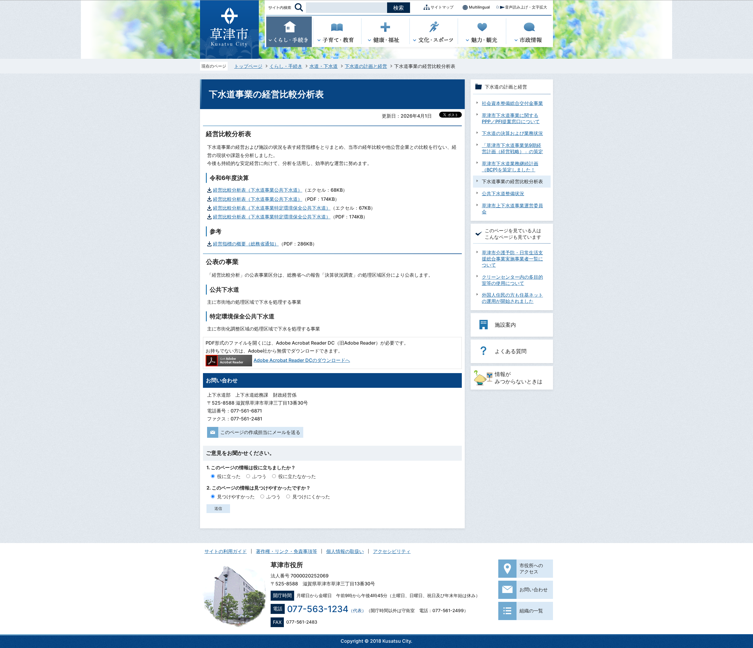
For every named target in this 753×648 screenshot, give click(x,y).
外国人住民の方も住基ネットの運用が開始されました (512, 298)
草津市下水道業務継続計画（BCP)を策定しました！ (510, 167)
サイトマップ (442, 7)
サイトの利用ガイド (225, 551)
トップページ (248, 66)
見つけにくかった (311, 497)
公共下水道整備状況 (503, 193)
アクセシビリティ (392, 551)
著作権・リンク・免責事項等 (286, 551)
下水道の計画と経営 (366, 66)
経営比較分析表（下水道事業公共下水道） (257, 190)
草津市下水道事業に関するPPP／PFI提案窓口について (511, 118)
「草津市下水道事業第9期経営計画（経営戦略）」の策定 (512, 148)
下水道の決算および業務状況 (512, 133)
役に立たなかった (297, 476)
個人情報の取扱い (345, 551)
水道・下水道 (323, 66)
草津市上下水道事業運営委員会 (512, 209)
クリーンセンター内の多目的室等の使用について (512, 280)
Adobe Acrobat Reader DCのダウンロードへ (302, 360)
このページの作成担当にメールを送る (260, 432)
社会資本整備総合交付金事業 (512, 103)
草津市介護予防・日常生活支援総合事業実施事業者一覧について (512, 259)
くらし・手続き (285, 66)
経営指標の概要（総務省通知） (246, 244)
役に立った (229, 476)
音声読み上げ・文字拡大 (526, 7)
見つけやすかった (236, 497)
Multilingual (479, 7)
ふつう (259, 476)
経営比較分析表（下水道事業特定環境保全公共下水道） (272, 208)
